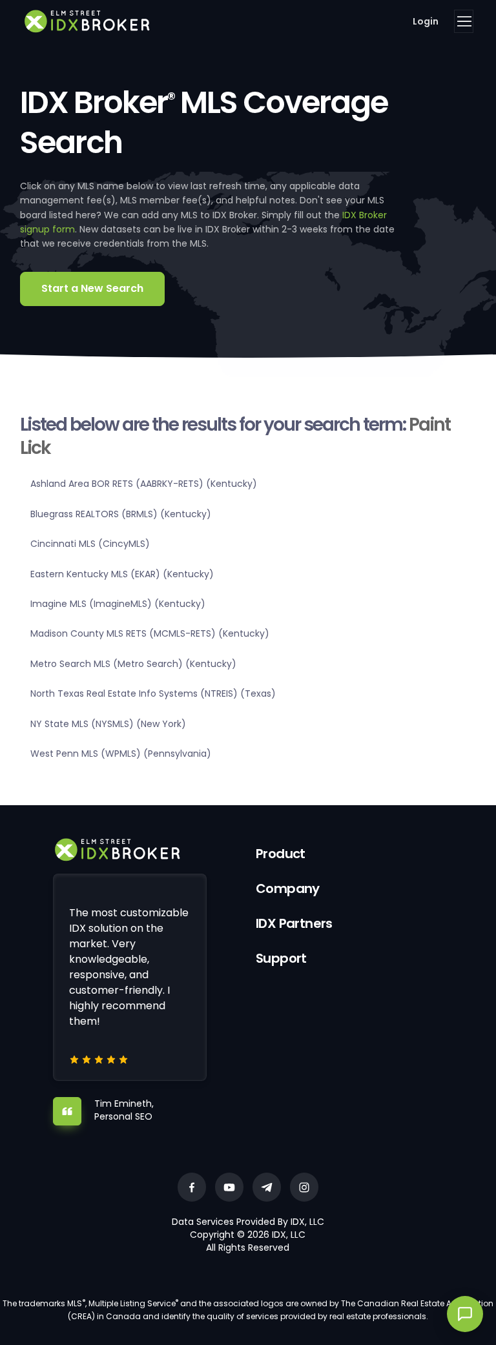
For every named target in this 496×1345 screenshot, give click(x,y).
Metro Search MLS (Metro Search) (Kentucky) (133, 663)
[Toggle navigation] (463, 21)
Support (281, 958)
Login (426, 21)
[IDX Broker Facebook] (192, 1187)
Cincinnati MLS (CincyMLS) (90, 543)
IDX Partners (294, 923)
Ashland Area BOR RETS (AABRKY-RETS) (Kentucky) (143, 483)
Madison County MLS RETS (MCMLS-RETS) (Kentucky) (149, 633)
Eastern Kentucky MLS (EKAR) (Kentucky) (122, 574)
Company (288, 888)
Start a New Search (92, 288)
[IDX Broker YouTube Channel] (229, 1187)
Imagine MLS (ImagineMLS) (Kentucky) (117, 603)
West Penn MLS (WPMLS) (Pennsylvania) (120, 753)
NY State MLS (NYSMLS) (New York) (108, 723)
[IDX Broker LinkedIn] (267, 1187)
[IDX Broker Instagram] (304, 1187)
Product (280, 854)
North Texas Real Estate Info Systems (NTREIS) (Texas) (153, 693)
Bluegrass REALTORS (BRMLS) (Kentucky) (120, 514)
